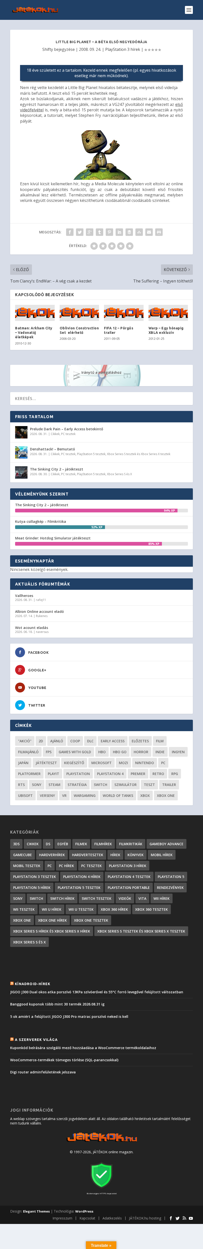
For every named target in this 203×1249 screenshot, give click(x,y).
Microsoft (101, 762)
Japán (23, 762)
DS (48, 844)
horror (141, 751)
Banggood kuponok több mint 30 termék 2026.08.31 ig (57, 1004)
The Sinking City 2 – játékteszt (56, 469)
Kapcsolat (87, 1218)
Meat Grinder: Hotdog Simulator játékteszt (53, 538)
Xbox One (166, 795)
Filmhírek (103, 844)
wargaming (85, 795)
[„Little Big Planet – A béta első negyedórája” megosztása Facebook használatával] (70, 232)
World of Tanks (118, 795)
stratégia (77, 784)
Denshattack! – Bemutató (52, 449)
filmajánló (28, 751)
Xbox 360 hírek (114, 909)
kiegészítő (74, 762)
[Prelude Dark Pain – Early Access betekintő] (21, 432)
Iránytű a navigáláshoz (101, 372)
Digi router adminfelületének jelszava (43, 1072)
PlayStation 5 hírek (32, 887)
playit (53, 773)
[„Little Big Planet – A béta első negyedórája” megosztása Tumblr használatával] (99, 232)
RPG (174, 773)
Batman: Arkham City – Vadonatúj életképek (33, 332)
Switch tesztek (96, 898)
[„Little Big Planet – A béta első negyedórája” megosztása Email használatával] (149, 232)
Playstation (78, 773)
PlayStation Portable (129, 887)
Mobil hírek (162, 854)
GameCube (22, 854)
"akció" (24, 741)
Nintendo (144, 762)
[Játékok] (101, 1141)
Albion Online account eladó (39, 611)
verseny (47, 795)
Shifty (47, 49)
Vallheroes (24, 595)
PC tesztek (68, 434)
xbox (145, 795)
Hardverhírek (52, 854)
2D (41, 741)
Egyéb (62, 844)
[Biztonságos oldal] (101, 1189)
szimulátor (125, 784)
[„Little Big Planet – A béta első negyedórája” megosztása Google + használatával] (90, 232)
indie (160, 751)
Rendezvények (170, 887)
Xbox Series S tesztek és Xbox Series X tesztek (138, 454)
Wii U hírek (51, 909)
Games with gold (75, 751)
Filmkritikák (130, 844)
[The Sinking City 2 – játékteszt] (21, 472)
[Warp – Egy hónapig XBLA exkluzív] (168, 313)
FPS (48, 751)
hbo (102, 751)
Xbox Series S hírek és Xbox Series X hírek (51, 931)
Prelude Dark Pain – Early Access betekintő (66, 429)
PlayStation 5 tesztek (91, 454)
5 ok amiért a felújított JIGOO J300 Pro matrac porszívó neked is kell (69, 1016)
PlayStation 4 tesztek (129, 876)
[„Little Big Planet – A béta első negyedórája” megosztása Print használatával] (159, 232)
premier (138, 773)
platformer (29, 773)
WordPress (84, 1211)
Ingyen (178, 751)
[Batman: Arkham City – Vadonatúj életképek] (35, 313)
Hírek (115, 854)
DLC (90, 741)
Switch (100, 784)
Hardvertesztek (87, 854)
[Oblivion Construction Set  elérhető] (79, 313)
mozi (123, 762)
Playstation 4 (110, 773)
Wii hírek (161, 898)
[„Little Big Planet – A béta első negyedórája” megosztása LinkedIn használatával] (119, 232)
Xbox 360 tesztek (151, 909)
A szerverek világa (36, 1040)
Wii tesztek (24, 909)
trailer (169, 784)
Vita (142, 898)
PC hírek (66, 865)
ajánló (56, 741)
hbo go (120, 751)
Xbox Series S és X (119, 474)
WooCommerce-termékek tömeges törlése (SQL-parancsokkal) (64, 1060)
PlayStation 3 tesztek (34, 876)
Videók (125, 898)
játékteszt (46, 762)
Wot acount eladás (31, 627)
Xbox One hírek (52, 920)
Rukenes (42, 616)
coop (75, 741)
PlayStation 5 (171, 876)
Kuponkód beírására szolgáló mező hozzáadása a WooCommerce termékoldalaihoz (83, 1047)
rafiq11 (41, 600)
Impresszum (62, 1218)
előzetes (140, 741)
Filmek (81, 844)
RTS (21, 784)
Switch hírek (62, 898)
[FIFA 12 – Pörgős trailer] (124, 313)
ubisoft (25, 795)
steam (54, 784)
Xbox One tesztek (91, 920)
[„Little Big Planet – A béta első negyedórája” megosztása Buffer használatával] (129, 232)
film (160, 741)
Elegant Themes (36, 1211)
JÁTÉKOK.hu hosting (145, 1218)
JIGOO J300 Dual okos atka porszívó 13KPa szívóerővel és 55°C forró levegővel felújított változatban (96, 992)
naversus (42, 632)
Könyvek (135, 854)
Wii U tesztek (81, 909)
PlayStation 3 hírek (122, 49)
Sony (36, 784)
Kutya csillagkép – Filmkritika (40, 521)
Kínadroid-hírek (32, 984)
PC (163, 762)
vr (64, 795)
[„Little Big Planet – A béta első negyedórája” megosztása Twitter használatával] (80, 232)
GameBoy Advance (166, 844)
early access (113, 741)
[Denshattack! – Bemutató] (21, 452)
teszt (149, 784)
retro (158, 773)
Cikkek (55, 434)
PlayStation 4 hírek (82, 876)
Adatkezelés (112, 1218)
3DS (16, 844)
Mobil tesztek (26, 865)
